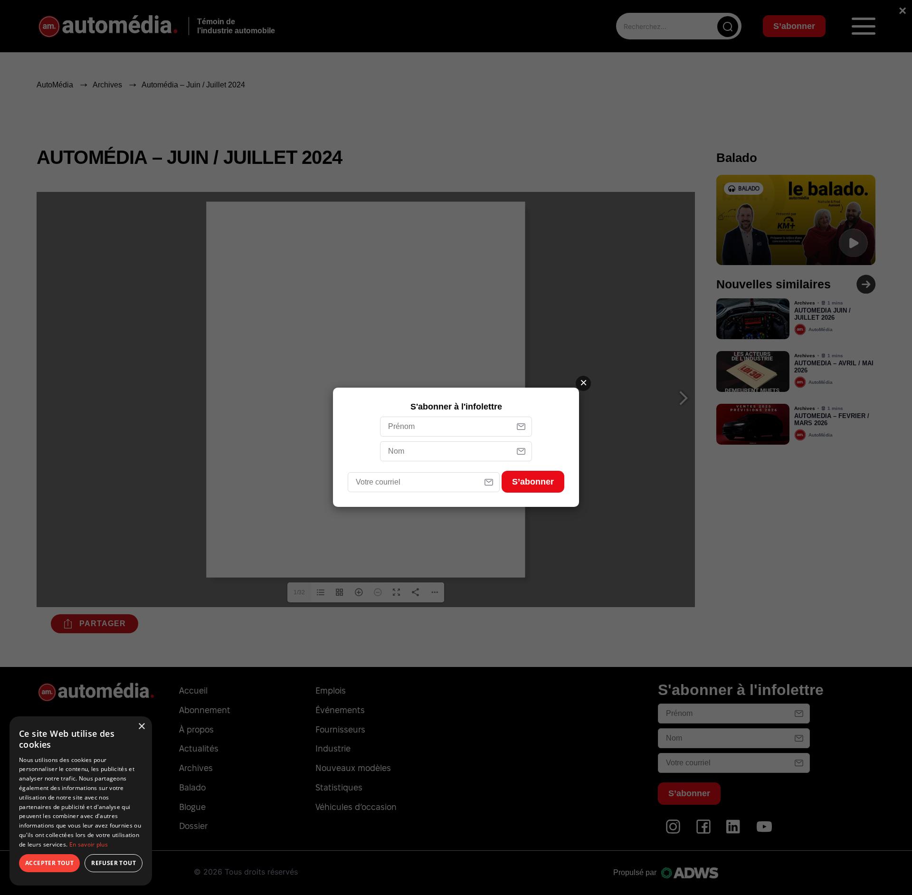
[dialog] (81, 800)
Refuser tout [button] (113, 863)
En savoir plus (88, 844)
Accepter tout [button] (49, 863)
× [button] (141, 726)
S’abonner (533, 481)
